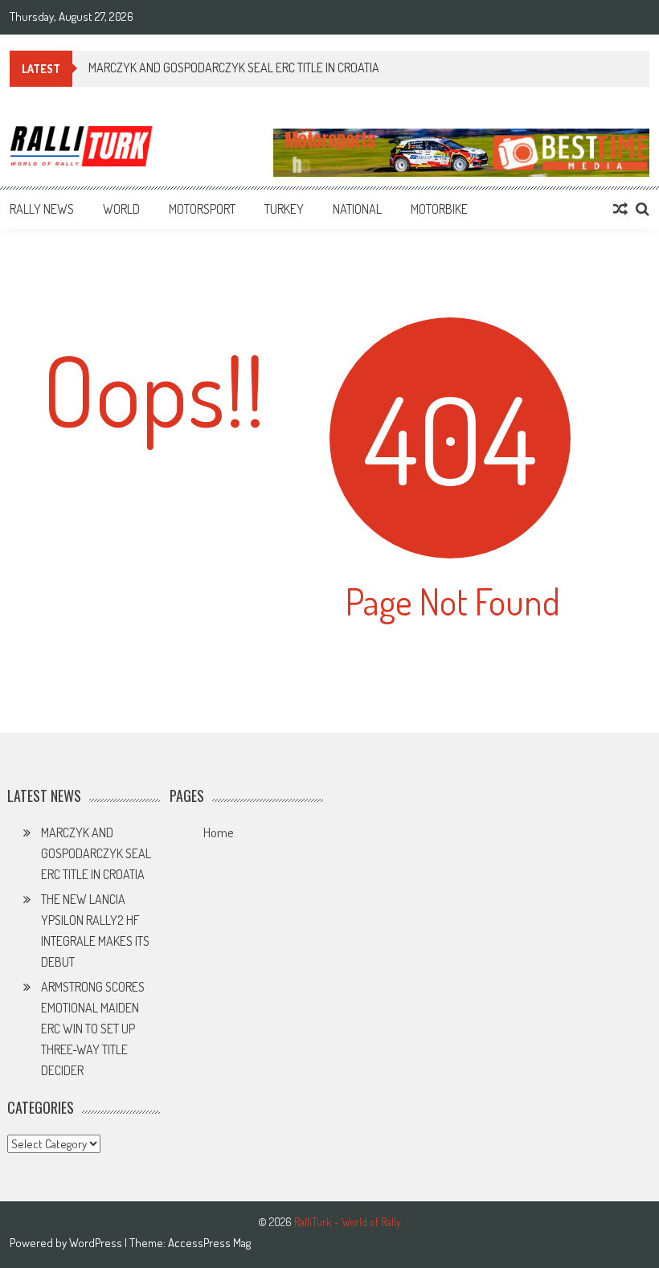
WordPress (97, 1242)
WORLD (121, 209)
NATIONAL (357, 209)
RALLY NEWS (42, 209)
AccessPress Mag (209, 1242)
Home (218, 832)
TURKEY (284, 209)
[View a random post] (620, 209)
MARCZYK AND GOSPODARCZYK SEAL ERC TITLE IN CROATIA (96, 853)
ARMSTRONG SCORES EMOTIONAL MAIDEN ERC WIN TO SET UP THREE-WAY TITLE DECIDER (93, 1028)
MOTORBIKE (439, 209)
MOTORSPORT (202, 209)
